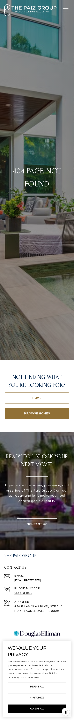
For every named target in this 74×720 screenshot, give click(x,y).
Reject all (37, 686)
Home (37, 398)
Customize (37, 697)
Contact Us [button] (37, 524)
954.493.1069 (23, 593)
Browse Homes (37, 413)
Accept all (37, 708)
